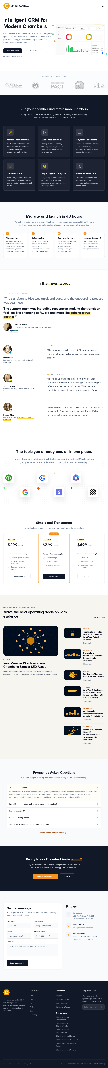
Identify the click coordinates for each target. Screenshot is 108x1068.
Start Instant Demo (44, 876)
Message (10, 942)
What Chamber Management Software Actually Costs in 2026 (93, 713)
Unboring (101, 1064)
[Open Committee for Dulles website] (93, 85)
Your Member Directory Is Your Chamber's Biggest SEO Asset (24, 665)
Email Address (39, 921)
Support (59, 996)
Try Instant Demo (12, 51)
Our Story (33, 1015)
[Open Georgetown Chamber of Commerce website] (28, 85)
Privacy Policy (61, 1003)
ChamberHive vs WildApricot (67, 1040)
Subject (10, 931)
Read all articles (98, 617)
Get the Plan (18, 576)
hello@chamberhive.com (83, 927)
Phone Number (39, 931)
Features (33, 1000)
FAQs (32, 1007)
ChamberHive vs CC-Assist (66, 1050)
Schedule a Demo (63, 1007)
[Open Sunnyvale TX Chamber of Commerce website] (71, 85)
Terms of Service (62, 1000)
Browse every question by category (52, 833)
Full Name (11, 921)
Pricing (32, 1003)
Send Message (16, 963)
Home (32, 996)
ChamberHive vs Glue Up (65, 1036)
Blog (31, 1011)
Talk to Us (33, 51)
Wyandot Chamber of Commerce (40, 327)
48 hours (22, 56)
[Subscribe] (102, 1007)
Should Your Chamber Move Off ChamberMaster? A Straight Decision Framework (92, 735)
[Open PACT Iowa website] (49, 85)
